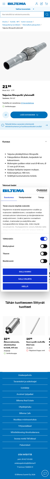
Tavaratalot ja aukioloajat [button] (25, 381)
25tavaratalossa (27, 103)
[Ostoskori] (46, 4)
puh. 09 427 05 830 (25, 459)
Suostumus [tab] (9, 197)
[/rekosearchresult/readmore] (46, 125)
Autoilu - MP (14, 22)
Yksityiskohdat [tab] (25, 197)
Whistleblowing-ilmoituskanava (25, 432)
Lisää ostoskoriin (27, 115)
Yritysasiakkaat (25, 425)
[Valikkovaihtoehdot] (4, 4)
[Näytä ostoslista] (41, 4)
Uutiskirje (25, 387)
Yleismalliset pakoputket (31, 25)
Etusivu (5, 22)
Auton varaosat (26, 22)
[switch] (43, 246)
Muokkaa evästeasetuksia (25, 419)
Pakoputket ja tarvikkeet (11, 25)
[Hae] (47, 14)
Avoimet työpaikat (25, 394)
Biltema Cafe (25, 413)
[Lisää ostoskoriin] (5, 115)
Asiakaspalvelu (25, 375)
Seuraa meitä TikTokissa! (25, 438)
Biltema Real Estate (25, 400)
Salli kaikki (25, 272)
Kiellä (25, 286)
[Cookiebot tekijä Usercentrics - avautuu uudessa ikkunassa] (36, 190)
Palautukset (25, 445)
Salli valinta (25, 279)
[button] (25, 9)
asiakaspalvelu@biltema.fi (25, 463)
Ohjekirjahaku (25, 406)
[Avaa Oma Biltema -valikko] (36, 4)
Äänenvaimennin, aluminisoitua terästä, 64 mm (12, 345)
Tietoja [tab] (41, 197)
